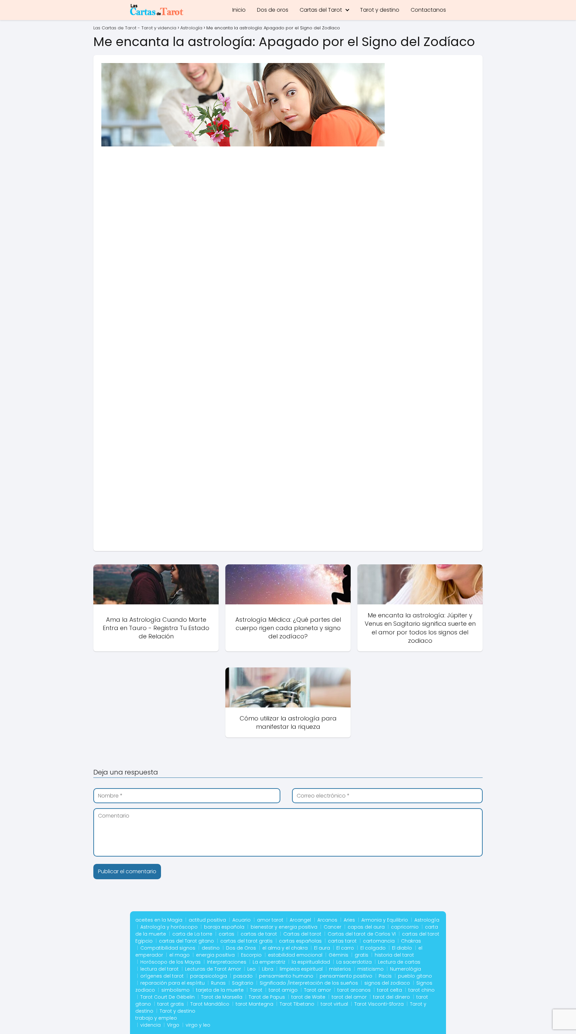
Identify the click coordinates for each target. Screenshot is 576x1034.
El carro (345, 948)
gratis (361, 955)
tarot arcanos (354, 990)
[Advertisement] (288, 202)
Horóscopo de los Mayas (170, 962)
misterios (340, 969)
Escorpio (251, 955)
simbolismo (175, 990)
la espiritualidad (311, 962)
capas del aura (366, 927)
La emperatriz (269, 962)
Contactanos (428, 10)
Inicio (239, 10)
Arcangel (300, 920)
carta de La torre (192, 934)
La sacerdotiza (354, 962)
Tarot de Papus (267, 997)
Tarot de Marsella (221, 997)
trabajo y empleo (156, 1018)
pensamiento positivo (346, 976)
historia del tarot (394, 955)
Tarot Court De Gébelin (167, 997)
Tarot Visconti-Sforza (379, 1004)
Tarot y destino (379, 10)
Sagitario (242, 983)
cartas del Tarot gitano (186, 941)
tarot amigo (283, 990)
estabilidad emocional (295, 955)
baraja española (224, 927)
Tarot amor (317, 990)
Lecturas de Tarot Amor (213, 969)
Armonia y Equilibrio (384, 920)
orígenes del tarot (162, 976)
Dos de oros (272, 10)
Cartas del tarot (302, 934)
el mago (179, 955)
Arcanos (327, 920)
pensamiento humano (286, 976)
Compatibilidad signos (167, 948)
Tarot (256, 990)
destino (211, 948)
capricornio (405, 927)
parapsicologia (208, 976)
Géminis (338, 955)
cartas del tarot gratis (246, 941)
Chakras (411, 941)
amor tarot (270, 920)
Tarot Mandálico (209, 1004)
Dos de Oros (241, 948)
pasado (243, 976)
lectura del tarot (159, 969)
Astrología (426, 920)
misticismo (370, 969)
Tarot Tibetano (297, 1004)
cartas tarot (342, 941)
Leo (251, 969)
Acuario (241, 920)
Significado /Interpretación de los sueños (309, 983)
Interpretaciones (226, 962)
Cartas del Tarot (321, 10)
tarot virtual (334, 1004)
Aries (349, 920)
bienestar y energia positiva (284, 927)
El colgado (373, 948)
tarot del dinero (391, 997)
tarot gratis (170, 1004)
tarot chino (421, 990)
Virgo (173, 1025)
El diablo (402, 948)
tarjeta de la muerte (220, 990)
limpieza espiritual (301, 969)
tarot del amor (349, 997)
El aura (322, 948)
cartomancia (379, 941)
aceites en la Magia (158, 920)
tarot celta (389, 990)
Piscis (385, 976)
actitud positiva (207, 920)
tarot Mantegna (254, 1004)
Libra (267, 969)
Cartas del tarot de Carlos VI (362, 934)
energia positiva (215, 955)
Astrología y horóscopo (169, 927)
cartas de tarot (259, 934)
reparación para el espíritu (172, 983)
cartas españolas (300, 941)
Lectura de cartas (399, 962)
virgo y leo (198, 1025)
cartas (226, 934)
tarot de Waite (308, 997)
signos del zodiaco (387, 983)
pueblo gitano (415, 976)
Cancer (332, 927)
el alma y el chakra (285, 948)
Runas (218, 983)
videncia (150, 1025)
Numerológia (405, 969)
